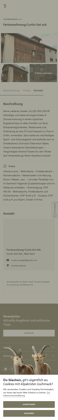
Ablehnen (29, 413)
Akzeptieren (29, 404)
